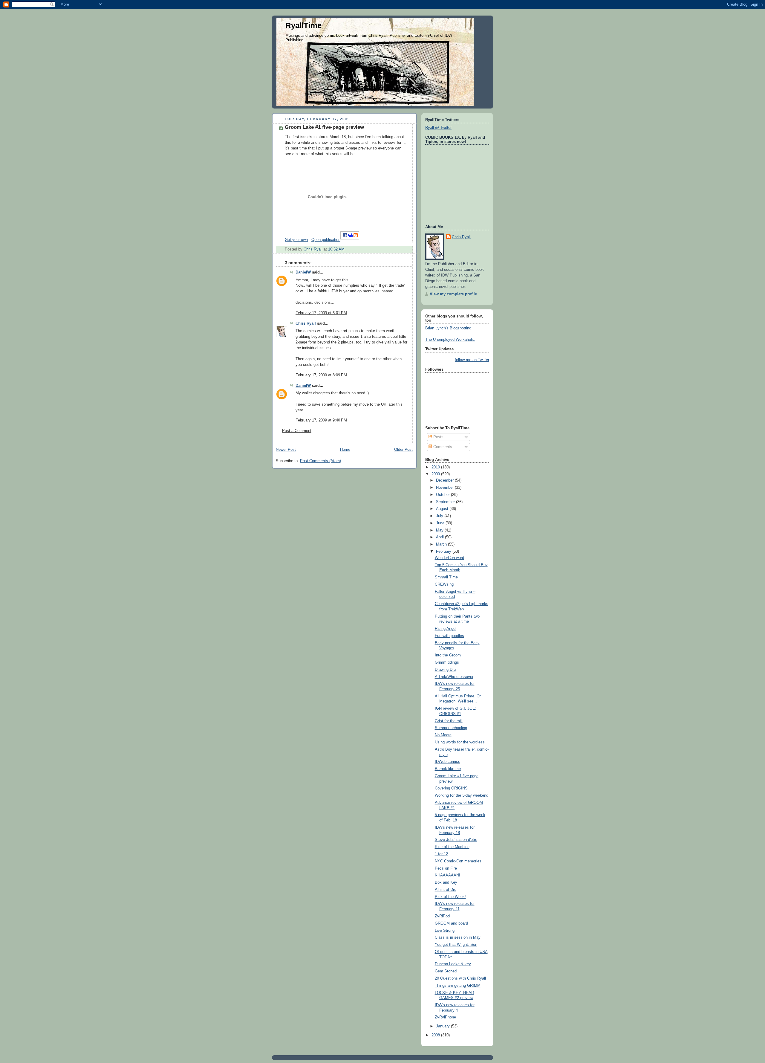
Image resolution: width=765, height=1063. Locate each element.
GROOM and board (451, 923)
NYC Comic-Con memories (458, 861)
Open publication (325, 240)
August (442, 509)
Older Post (403, 450)
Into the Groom (448, 655)
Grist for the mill (449, 721)
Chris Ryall (306, 323)
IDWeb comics (447, 762)
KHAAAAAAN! (447, 875)
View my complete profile (453, 294)
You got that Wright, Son (456, 945)
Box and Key (446, 882)
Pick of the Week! (450, 897)
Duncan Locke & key (453, 964)
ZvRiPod (442, 916)
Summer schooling (451, 728)
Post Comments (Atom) (320, 461)
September (446, 502)
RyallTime (303, 25)
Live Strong (445, 930)
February (444, 551)
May (440, 530)
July (440, 516)
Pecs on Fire (446, 868)
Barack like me (448, 769)
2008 (436, 1035)
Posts (437, 437)
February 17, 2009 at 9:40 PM (321, 420)
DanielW (303, 272)
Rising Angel (445, 629)
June (441, 523)
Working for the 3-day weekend (461, 795)
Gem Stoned (446, 971)
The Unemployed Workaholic (450, 339)
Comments (442, 447)
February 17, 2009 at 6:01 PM (321, 313)
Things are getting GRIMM (458, 985)
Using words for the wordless (460, 742)
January (443, 1026)
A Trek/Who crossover (454, 677)
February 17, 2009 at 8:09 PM (321, 375)
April (440, 537)
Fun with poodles (449, 636)
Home (345, 450)
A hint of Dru (445, 890)
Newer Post (286, 450)
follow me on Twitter (472, 360)
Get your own (296, 240)
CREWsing (444, 584)
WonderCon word (449, 558)
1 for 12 (441, 854)
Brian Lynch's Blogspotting (448, 328)
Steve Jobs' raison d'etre (456, 840)
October (443, 495)
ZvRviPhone (445, 1017)
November (445, 487)
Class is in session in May (458, 937)
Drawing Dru (445, 670)
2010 (436, 467)
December (445, 480)
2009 (436, 474)
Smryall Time (446, 577)
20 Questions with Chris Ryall (460, 978)
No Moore (443, 735)
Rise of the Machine (452, 847)
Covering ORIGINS (451, 788)
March (442, 544)
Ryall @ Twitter (438, 128)
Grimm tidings (447, 662)
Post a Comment (296, 431)
